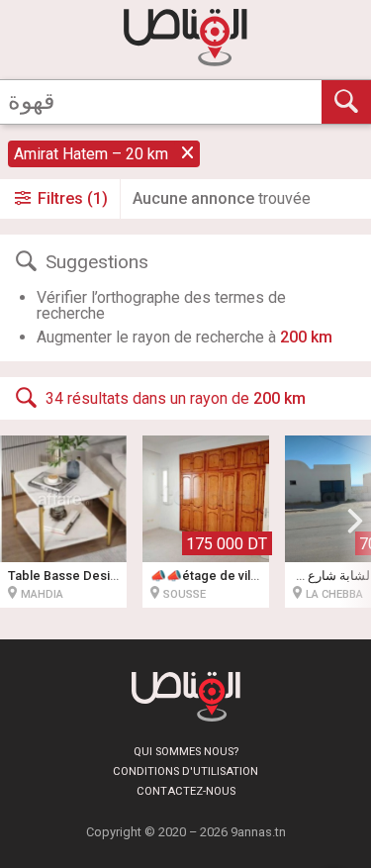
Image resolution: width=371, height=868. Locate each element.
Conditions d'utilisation (185, 771)
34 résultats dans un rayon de (176, 399)
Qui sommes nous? (186, 751)
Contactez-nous (186, 791)
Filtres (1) (71, 198)
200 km (306, 337)
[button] (355, 521)
